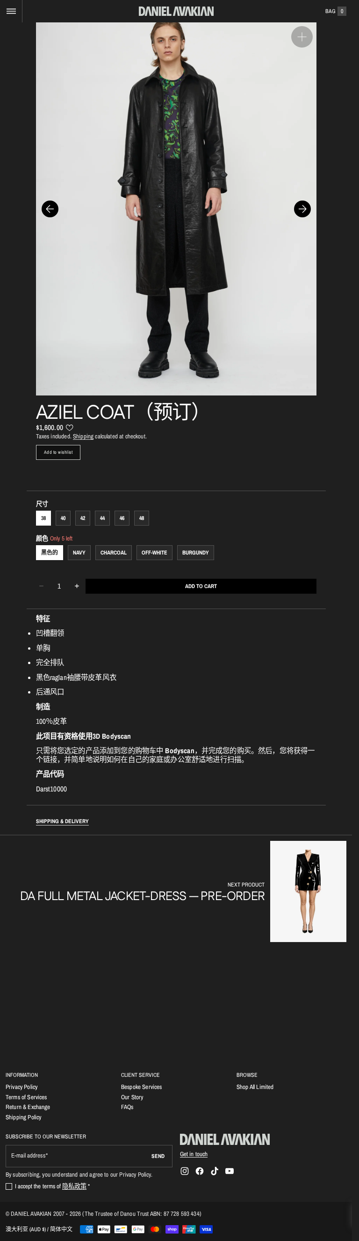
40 (63, 518)
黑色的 (49, 552)
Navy (79, 552)
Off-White (154, 552)
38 (43, 518)
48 (141, 518)
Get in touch (194, 1154)
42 (82, 518)
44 (102, 518)
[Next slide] (302, 209)
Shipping (83, 436)
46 (122, 518)
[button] (11, 11)
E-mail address (28, 1155)
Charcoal (114, 552)
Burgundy (195, 552)
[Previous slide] (50, 209)
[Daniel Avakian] (225, 1139)
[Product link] (183, 891)
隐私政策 (74, 1186)
